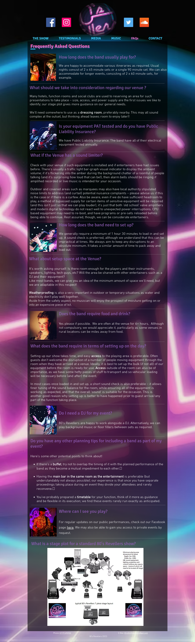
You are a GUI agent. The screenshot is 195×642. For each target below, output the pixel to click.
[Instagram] (66, 22)
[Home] (98, 19)
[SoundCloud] (144, 22)
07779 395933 (65, 633)
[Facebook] (50, 22)
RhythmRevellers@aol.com (136, 633)
